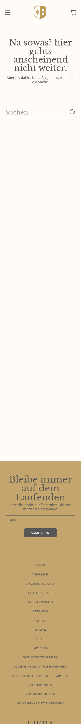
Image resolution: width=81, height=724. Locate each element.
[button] (7, 12)
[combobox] (40, 112)
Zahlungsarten (40, 685)
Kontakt (40, 620)
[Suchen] (73, 112)
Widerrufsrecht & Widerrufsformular (40, 676)
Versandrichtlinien (40, 694)
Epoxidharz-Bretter (40, 584)
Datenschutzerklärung (40, 657)
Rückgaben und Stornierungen (40, 703)
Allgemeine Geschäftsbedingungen (40, 666)
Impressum (41, 648)
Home (40, 565)
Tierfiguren (40, 574)
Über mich (40, 611)
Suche (40, 639)
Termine (40, 630)
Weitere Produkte (40, 602)
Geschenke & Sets (40, 593)
